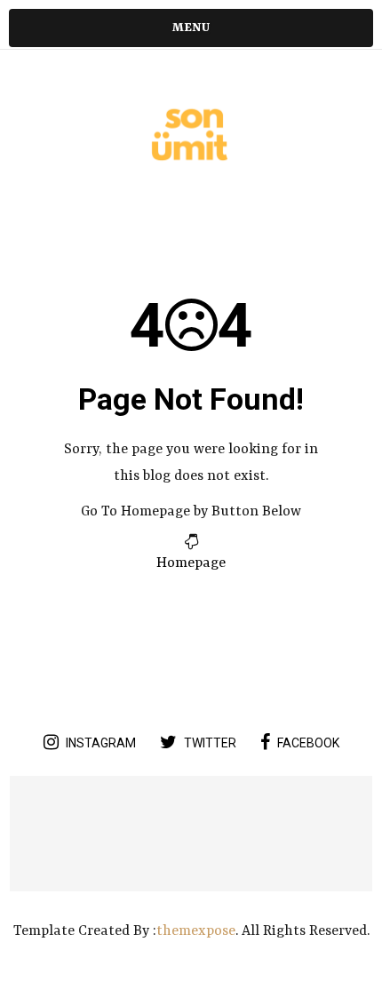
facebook (308, 743)
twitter (210, 743)
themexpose (195, 931)
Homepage (191, 563)
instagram (101, 743)
